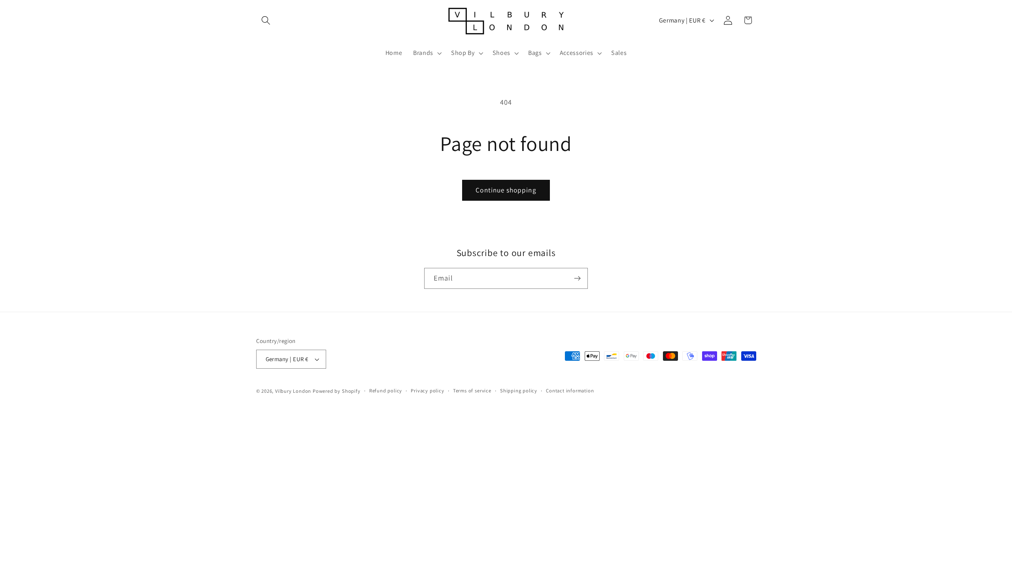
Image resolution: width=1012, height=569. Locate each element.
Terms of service (472, 390)
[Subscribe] (577, 278)
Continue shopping (506, 189)
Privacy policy (427, 390)
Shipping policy (518, 390)
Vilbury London (293, 391)
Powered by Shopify (337, 391)
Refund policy (385, 390)
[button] (266, 20)
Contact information (570, 390)
